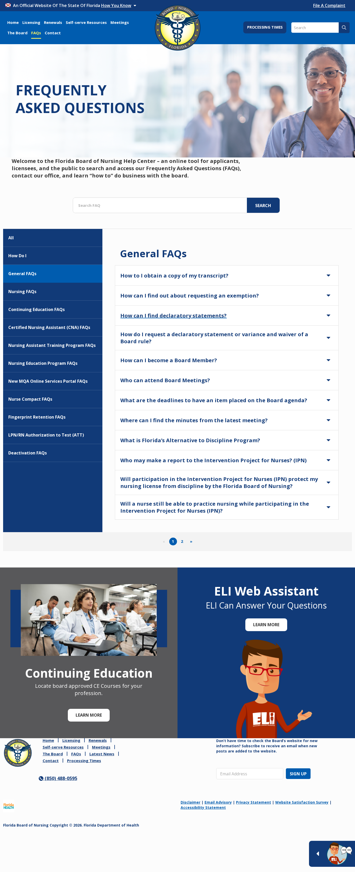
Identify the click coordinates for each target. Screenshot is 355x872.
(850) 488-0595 (60, 778)
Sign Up (298, 774)
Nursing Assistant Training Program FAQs (52, 345)
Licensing (71, 740)
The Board (53, 754)
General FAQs (22, 273)
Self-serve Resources (63, 747)
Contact (51, 760)
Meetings (101, 747)
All (11, 238)
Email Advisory (218, 802)
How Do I (17, 256)
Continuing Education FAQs (36, 309)
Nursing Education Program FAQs (42, 363)
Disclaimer (190, 802)
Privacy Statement (253, 802)
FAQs (76, 754)
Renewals (98, 740)
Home (48, 740)
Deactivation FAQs (27, 453)
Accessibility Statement (203, 807)
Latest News (101, 754)
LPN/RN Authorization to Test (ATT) (46, 435)
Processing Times (84, 760)
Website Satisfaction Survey (301, 802)
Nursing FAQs (22, 291)
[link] (17, 753)
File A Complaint (329, 5)
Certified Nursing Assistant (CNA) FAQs (49, 327)
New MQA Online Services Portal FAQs (48, 381)
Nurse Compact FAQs (30, 399)
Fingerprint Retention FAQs (36, 417)
